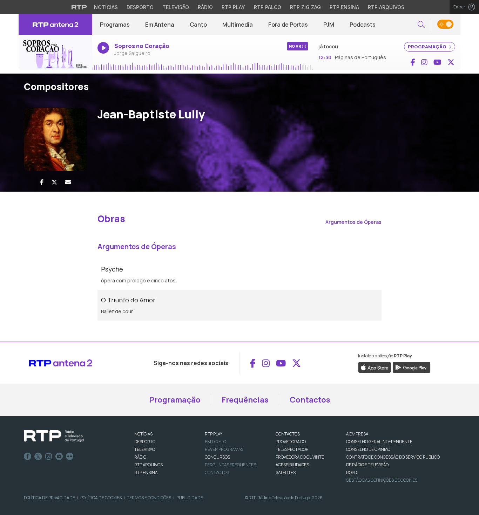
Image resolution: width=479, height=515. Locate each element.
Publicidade (189, 498)
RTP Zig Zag (305, 7)
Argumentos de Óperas (353, 222)
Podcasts (363, 24)
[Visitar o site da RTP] (79, 7)
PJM (328, 24)
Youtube (59, 456)
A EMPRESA (357, 434)
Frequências (245, 399)
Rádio (205, 7)
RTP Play (233, 7)
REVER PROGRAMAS (224, 449)
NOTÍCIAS (143, 434)
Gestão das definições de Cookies (381, 480)
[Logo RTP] (54, 436)
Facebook (28, 456)
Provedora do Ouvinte (300, 457)
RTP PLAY (213, 434)
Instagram (49, 456)
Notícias (106, 7)
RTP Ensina (344, 7)
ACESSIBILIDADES (292, 465)
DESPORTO (144, 442)
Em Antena (159, 24)
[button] (421, 25)
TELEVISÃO (144, 449)
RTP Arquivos (386, 7)
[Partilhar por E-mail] (68, 182)
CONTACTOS (288, 434)
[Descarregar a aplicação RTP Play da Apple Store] (374, 367)
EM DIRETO (215, 442)
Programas (115, 24)
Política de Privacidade (49, 498)
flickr (70, 456)
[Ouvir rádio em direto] (55, 52)
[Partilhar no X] (54, 182)
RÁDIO (140, 457)
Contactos (310, 399)
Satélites (286, 472)
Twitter (38, 456)
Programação (175, 399)
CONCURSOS (217, 457)
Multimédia (237, 24)
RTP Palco (267, 7)
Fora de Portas (288, 24)
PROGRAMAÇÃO (427, 46)
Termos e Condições (149, 498)
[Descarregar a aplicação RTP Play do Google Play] (411, 367)
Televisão (175, 7)
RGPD (351, 472)
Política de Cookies (101, 498)
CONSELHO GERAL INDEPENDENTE (379, 442)
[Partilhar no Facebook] (41, 182)
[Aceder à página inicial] (55, 24)
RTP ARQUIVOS (148, 465)
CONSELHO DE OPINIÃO (368, 449)
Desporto (140, 7)
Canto (198, 24)
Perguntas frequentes (230, 465)
